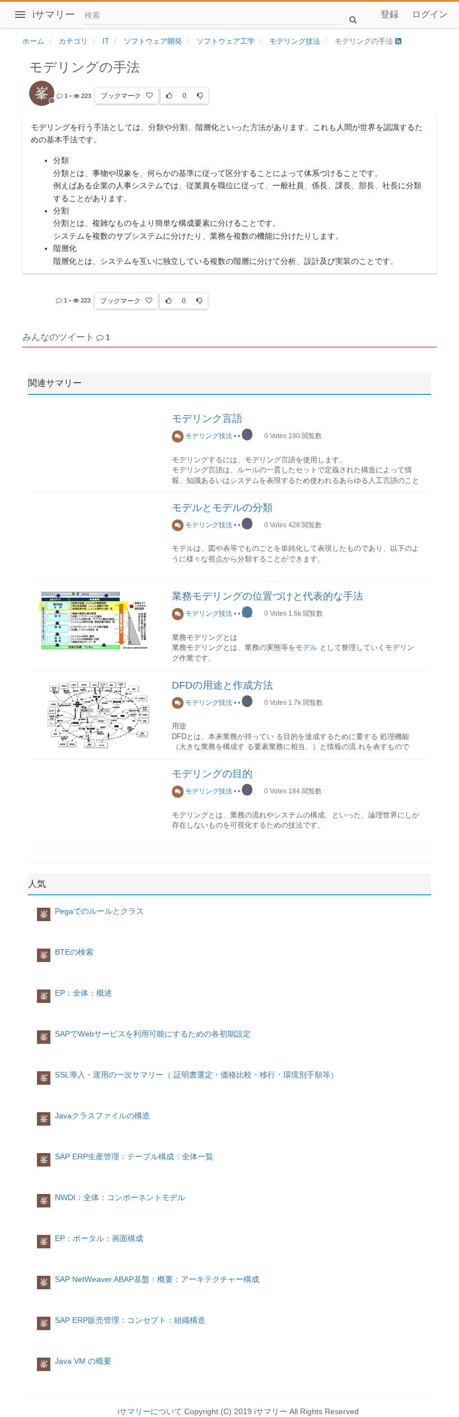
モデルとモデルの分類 (222, 507)
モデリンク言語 (207, 418)
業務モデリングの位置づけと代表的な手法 (267, 596)
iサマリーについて (150, 1411)
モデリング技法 (208, 436)
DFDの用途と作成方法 (222, 685)
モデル (306, 647)
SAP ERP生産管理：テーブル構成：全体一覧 (134, 1156)
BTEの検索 (74, 951)
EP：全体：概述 (83, 992)
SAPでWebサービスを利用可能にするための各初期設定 (153, 1033)
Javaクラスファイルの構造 (102, 1115)
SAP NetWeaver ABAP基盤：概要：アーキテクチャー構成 (157, 1279)
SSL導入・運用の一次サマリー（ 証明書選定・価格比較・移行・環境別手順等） (196, 1074)
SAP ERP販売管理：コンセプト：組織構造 (130, 1320)
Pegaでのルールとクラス (99, 911)
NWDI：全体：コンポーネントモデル (120, 1197)
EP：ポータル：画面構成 (99, 1238)
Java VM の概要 (83, 1360)
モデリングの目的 (212, 773)
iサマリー (53, 14)
